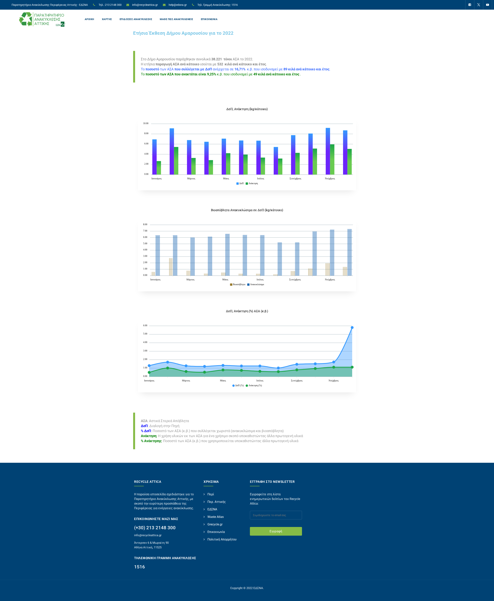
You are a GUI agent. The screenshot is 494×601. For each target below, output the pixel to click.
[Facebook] (469, 5)
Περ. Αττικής (216, 502)
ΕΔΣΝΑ (212, 509)
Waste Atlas (215, 517)
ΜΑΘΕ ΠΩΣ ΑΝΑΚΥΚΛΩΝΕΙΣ (176, 19)
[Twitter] (478, 5)
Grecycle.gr (214, 524)
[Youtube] (487, 5)
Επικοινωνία (216, 532)
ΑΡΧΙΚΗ (89, 19)
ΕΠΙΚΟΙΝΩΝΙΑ (209, 19)
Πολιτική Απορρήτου (222, 539)
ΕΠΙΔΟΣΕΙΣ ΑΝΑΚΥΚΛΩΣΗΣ (136, 19)
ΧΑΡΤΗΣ (107, 19)
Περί (210, 494)
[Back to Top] (485, 594)
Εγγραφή (276, 531)
